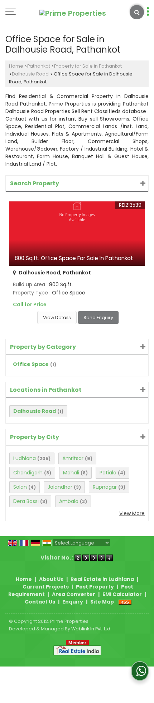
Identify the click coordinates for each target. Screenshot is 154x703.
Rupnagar (105, 486)
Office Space (31, 364)
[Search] (137, 12)
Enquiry (72, 601)
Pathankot (38, 66)
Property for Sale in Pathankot (88, 66)
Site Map (102, 601)
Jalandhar (60, 486)
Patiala (108, 472)
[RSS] (125, 601)
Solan (20, 486)
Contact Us (40, 601)
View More (132, 513)
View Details (57, 317)
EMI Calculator (122, 594)
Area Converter (73, 594)
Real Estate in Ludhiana (102, 579)
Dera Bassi (26, 501)
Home (16, 66)
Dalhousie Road (30, 74)
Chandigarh (28, 472)
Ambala (68, 501)
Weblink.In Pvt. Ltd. (91, 629)
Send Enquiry (98, 317)
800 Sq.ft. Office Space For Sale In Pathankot (74, 258)
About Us (51, 579)
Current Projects (46, 586)
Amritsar (72, 458)
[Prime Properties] (72, 13)
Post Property (95, 586)
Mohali (71, 472)
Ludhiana (24, 458)
